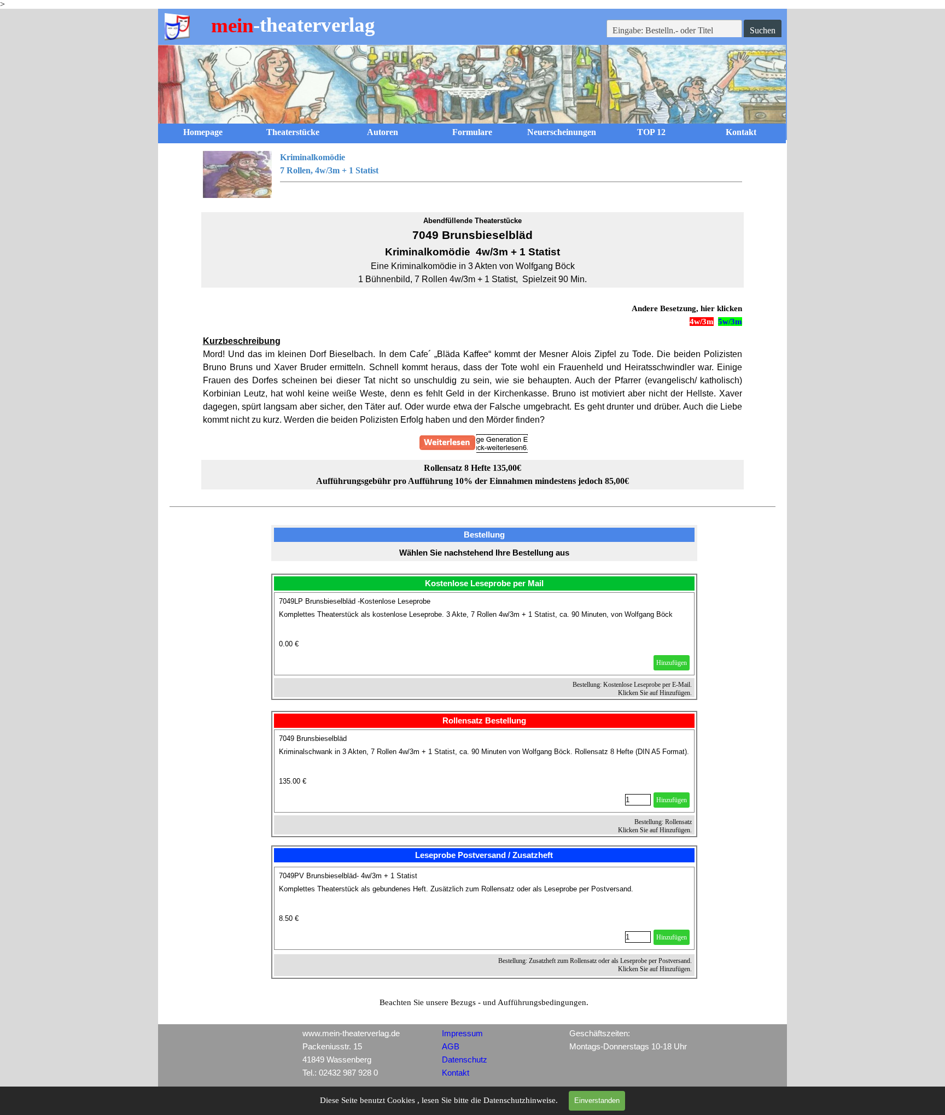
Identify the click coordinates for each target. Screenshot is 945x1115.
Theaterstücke (292, 132)
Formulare (472, 132)
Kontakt (741, 132)
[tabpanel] (473, 175)
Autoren (382, 132)
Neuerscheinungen (561, 132)
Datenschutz (464, 1059)
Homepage (203, 132)
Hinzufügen (671, 663)
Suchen (762, 30)
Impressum (462, 1033)
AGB (450, 1046)
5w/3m (730, 321)
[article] (484, 633)
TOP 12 (651, 132)
